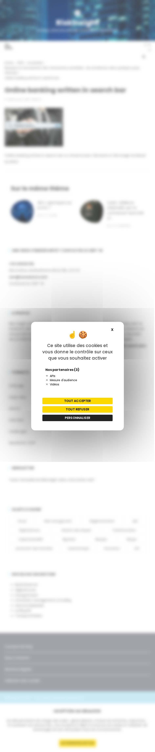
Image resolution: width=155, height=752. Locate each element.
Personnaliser (77, 417)
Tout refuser (77, 409)
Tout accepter (77, 401)
